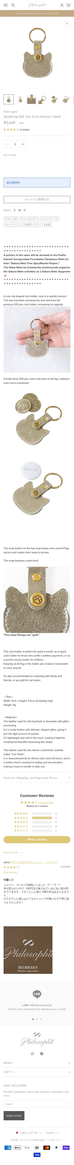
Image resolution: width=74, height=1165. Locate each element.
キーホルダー (30, 218)
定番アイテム (33, 224)
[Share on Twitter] (19, 210)
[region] (37, 1000)
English (50, 1133)
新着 (48, 224)
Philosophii (10, 111)
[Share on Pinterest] (24, 210)
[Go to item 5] (55, 99)
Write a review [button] (37, 839)
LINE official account (37, 1005)
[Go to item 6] (66, 99)
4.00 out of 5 (46, 802)
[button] (12, 129)
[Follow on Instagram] (32, 1054)
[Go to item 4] (43, 99)
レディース (13, 224)
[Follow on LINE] (41, 1054)
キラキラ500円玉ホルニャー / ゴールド (34, 862)
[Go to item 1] (9, 99)
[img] (11, 867)
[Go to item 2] (20, 99)
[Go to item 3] (32, 99)
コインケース (50, 218)
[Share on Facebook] (14, 210)
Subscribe (14, 1115)
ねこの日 (12, 218)
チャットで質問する (37, 199)
